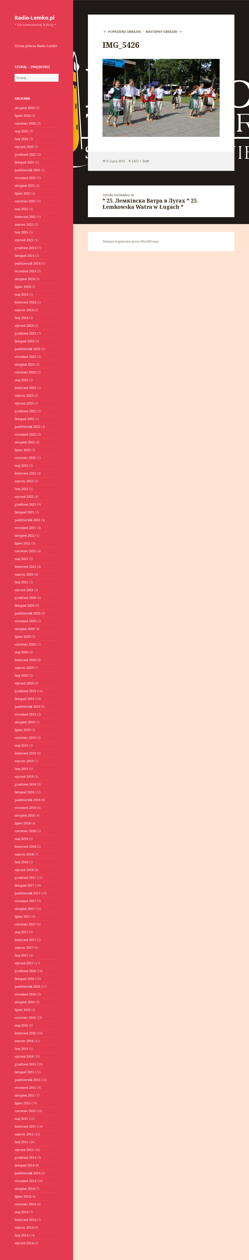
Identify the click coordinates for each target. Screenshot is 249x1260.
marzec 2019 (24, 761)
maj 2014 (21, 1212)
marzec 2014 (24, 1227)
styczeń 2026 (24, 147)
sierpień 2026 (25, 108)
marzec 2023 (24, 395)
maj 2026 (21, 131)
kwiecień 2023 (25, 388)
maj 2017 (21, 932)
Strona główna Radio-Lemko (36, 46)
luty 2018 (21, 862)
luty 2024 (21, 318)
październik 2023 (27, 349)
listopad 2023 (24, 341)
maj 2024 (21, 294)
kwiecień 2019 (25, 753)
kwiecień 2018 (25, 846)
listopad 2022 (24, 419)
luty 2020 (21, 675)
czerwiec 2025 (25, 201)
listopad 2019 (24, 699)
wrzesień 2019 (25, 714)
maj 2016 (21, 1025)
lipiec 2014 (23, 1196)
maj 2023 (21, 380)
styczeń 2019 (24, 776)
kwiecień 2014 (25, 1220)
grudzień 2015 (25, 1064)
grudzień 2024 (25, 248)
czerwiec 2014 (25, 1204)
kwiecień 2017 (25, 940)
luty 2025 (21, 232)
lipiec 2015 (23, 1103)
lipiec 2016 (23, 1010)
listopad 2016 (24, 979)
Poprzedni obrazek (124, 32)
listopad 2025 (24, 162)
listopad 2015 (24, 1072)
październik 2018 (27, 800)
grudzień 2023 (25, 333)
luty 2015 (21, 1142)
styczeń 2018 (24, 870)
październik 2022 (27, 427)
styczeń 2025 (24, 240)
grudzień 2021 (25, 504)
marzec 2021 (24, 574)
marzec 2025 (24, 224)
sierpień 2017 (25, 909)
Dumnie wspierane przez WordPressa (131, 241)
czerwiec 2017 (25, 924)
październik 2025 (27, 170)
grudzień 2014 (25, 1157)
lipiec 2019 (23, 730)
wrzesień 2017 (25, 901)
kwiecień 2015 (25, 1126)
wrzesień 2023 (25, 357)
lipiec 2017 (23, 916)
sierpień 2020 (25, 629)
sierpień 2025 (25, 185)
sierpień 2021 (25, 535)
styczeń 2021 (24, 590)
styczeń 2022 (24, 497)
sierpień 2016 (25, 1002)
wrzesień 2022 (25, 434)
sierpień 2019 (25, 722)
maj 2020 (21, 652)
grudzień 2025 (25, 154)
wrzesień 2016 (25, 994)
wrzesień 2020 (25, 621)
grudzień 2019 (25, 691)
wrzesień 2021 (25, 528)
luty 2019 (21, 769)
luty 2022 (21, 489)
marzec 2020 (24, 668)
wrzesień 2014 (25, 1181)
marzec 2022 (24, 481)
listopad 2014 (24, 1165)
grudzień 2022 (25, 411)
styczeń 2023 (24, 403)
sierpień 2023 (25, 364)
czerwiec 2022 (25, 458)
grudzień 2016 (25, 971)
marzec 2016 (24, 1041)
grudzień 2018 (25, 784)
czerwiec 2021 (25, 551)
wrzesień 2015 (25, 1087)
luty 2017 (21, 955)
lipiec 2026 (23, 116)
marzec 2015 (24, 1134)
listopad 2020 (24, 605)
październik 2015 (27, 1080)
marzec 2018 (24, 854)
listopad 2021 (24, 512)
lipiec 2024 (23, 287)
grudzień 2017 (25, 878)
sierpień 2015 (25, 1095)
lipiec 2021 (23, 543)
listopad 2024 (24, 255)
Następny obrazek (161, 32)
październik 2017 (27, 893)
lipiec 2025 (23, 193)
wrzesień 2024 (25, 271)
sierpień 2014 (25, 1189)
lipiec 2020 (23, 636)
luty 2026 (21, 139)
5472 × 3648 (140, 161)
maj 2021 (21, 559)
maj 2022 (21, 465)
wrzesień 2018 (25, 808)
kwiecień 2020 (25, 660)
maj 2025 (21, 209)
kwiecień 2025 (25, 217)
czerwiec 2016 (25, 1017)
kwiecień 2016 (25, 1033)
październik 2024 (27, 263)
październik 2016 (27, 986)
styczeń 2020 (24, 683)
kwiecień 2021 (25, 566)
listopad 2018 (24, 792)
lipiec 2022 (23, 450)
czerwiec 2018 (25, 831)
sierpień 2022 (25, 442)
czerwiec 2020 (25, 644)
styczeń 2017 (24, 963)
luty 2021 (21, 582)
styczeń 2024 (24, 325)
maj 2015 (21, 1119)
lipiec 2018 (23, 823)
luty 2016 (21, 1049)
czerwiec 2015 (25, 1111)
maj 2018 (21, 839)
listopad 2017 (24, 885)
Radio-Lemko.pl (34, 17)
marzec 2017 (24, 947)
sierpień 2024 (25, 279)
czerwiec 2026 (25, 123)
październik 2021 (27, 520)
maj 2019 (21, 745)
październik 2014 (27, 1173)
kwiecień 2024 (25, 302)
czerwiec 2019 (25, 738)
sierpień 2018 (25, 815)
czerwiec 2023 (25, 372)
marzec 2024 (24, 310)
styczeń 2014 (24, 1243)
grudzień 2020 (25, 598)
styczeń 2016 (24, 1056)
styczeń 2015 (24, 1150)
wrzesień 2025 (25, 178)
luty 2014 (21, 1235)
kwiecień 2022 (25, 473)
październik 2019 (27, 706)
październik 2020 (27, 613)
